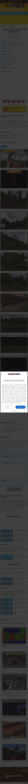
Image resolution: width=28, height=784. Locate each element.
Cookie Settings (11, 402)
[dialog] (14, 392)
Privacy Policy (18, 402)
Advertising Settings (7, 401)
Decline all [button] (7, 407)
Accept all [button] (20, 407)
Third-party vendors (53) (15, 393)
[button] (14, 411)
